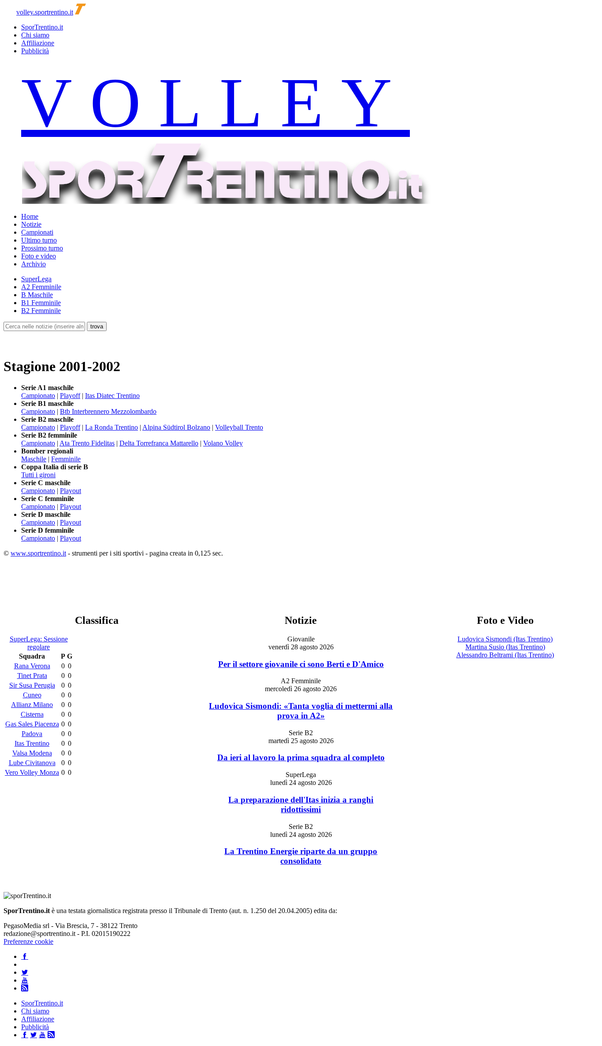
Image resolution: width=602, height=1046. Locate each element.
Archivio (33, 264)
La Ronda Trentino (111, 427)
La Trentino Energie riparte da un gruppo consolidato (300, 856)
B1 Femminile (41, 302)
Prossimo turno (42, 248)
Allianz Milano (32, 704)
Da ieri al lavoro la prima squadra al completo (301, 757)
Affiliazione (37, 43)
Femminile (66, 459)
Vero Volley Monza (32, 772)
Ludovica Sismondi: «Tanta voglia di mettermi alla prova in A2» (301, 710)
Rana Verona (32, 666)
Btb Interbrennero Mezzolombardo (108, 411)
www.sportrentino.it (38, 553)
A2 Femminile (41, 287)
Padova (32, 733)
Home (29, 216)
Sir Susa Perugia (32, 685)
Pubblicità (35, 51)
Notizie (31, 224)
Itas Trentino (32, 743)
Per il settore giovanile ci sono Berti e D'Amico (301, 664)
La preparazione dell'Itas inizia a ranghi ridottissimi (300, 804)
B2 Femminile (41, 310)
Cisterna (32, 714)
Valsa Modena (32, 753)
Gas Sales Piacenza (32, 724)
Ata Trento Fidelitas (87, 443)
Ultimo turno (39, 240)
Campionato (38, 395)
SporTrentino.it (42, 27)
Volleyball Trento (239, 427)
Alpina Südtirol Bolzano (176, 427)
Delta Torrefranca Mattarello (158, 443)
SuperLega (36, 279)
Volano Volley (223, 443)
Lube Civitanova (32, 762)
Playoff (70, 395)
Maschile (33, 459)
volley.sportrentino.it (44, 12)
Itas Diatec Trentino (112, 395)
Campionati (37, 232)
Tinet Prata (32, 675)
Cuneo (32, 695)
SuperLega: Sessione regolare (39, 643)
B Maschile (37, 294)
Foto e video (38, 256)
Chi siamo (35, 35)
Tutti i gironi (38, 475)
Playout (70, 490)
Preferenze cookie (28, 941)
